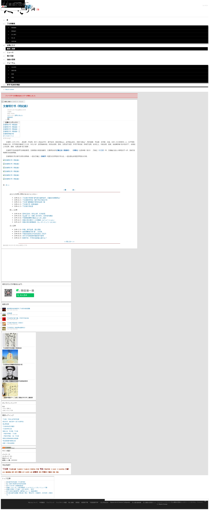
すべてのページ (8, 136)
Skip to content (9, 89)
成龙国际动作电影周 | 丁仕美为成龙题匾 (18, 308)
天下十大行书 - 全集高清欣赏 (14, 485)
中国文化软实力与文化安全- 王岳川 (34, 234)
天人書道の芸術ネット (149, 502)
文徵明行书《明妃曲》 (16, 106)
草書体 (44, 472)
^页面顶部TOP (94, 502)
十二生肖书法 (60, 469)
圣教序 (43, 156)
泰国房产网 (84, 502)
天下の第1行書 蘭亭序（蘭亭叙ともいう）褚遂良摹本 (22, 491)
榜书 (16, 472)
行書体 (50, 472)
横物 (19, 472)
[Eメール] (8, 119)
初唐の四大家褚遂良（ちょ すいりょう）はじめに (39, 222)
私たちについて (33, 502)
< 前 (64, 190)
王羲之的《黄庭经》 (63, 150)
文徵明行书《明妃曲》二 (11, 129)
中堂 (37, 469)
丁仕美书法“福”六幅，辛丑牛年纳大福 (18, 318)
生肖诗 (27, 472)
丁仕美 (5, 469)
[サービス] (7, 20)
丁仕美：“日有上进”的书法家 (11, 419)
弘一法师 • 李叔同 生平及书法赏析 (16, 484)
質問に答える (19, 115)
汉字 (23, 472)
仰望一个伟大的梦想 (8, 443)
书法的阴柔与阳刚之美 (9, 441)
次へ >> (71, 241)
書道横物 (8, 472)
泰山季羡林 (6, 424)
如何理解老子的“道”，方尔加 (32, 231)
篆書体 (35, 472)
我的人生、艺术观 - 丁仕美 (10, 431)
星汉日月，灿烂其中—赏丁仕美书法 (13, 421)
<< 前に (66, 241)
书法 (41, 469)
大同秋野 (9, 313)
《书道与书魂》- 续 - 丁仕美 (11, 436)
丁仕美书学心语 (7, 429)
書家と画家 (7, 101)
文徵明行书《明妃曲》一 (11, 127)
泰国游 (77, 502)
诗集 (57, 472)
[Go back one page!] (2, 102)
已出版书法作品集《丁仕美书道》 (16, 482)
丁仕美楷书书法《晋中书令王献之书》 (35, 200)
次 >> (7, 185)
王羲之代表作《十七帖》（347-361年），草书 (20, 489)
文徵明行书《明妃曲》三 (11, 131)
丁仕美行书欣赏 (27, 206)
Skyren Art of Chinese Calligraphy (120, 502)
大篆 (67, 469)
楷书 (13, 472)
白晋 (31, 472)
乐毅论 (75, 150)
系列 (40, 472)
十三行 (101, 150)
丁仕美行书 (26, 469)
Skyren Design (163, 504)
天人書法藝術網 (136, 502)
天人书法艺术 (104, 502)
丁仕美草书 (20, 469)
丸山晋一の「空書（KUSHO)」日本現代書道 (37, 216)
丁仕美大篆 (12, 469)
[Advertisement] (36, 265)
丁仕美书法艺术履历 (8, 426)
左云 (4, 472)
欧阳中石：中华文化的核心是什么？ (34, 238)
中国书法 (32, 469)
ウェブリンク (50, 502)
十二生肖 (53, 469)
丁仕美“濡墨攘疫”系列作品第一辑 (33, 202)
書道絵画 (10, 117)
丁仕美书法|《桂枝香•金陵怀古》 (16, 327)
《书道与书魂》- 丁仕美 (9, 433)
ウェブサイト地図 (61, 502)
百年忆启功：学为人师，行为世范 (33, 214)
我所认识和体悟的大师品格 (10, 438)
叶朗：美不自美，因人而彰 (31, 229)
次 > (73, 190)
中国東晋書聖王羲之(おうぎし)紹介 (34, 218)
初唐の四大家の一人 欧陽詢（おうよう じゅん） (38, 220)
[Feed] (6, 448)
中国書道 (42, 502)
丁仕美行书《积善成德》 (30, 204)
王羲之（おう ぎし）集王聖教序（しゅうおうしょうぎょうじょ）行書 (26, 487)
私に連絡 (71, 502)
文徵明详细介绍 (8, 134)
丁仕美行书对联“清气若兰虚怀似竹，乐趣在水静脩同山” (41, 198)
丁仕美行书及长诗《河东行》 (15, 323)
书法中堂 (47, 469)
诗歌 (54, 472)
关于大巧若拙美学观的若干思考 (33, 236)
